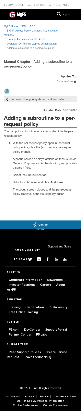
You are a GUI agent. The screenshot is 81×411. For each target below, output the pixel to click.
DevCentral (32, 330)
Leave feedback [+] (37, 357)
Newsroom (55, 280)
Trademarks (12, 396)
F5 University (58, 307)
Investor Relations (22, 285)
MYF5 (66, 5)
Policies (30, 396)
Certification (35, 307)
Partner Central (20, 335)
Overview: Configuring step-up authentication (32, 43)
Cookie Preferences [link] (25, 405)
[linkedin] (37, 259)
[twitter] (28, 259)
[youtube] (54, 259)
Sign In (66, 14)
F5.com (9, 5)
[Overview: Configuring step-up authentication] (7, 99)
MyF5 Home (11, 26)
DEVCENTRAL (24, 5)
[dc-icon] (63, 259)
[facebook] (46, 259)
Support (40, 5)
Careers (46, 285)
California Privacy (64, 396)
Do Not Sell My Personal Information (40, 401)
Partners (54, 5)
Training (15, 307)
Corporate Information (26, 280)
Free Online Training (23, 312)
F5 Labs (41, 335)
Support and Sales (59, 247)
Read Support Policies (25, 352)
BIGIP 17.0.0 (27, 26)
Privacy (44, 396)
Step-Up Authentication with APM (26, 39)
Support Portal (56, 330)
